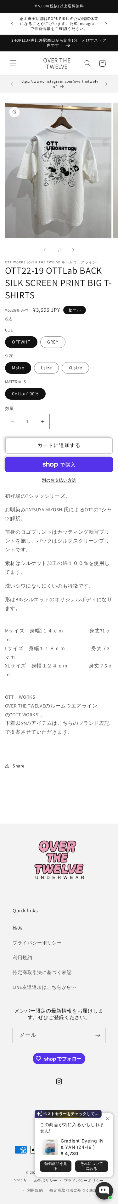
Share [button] (19, 766)
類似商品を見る (55, 1166)
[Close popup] (107, 1118)
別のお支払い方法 (59, 480)
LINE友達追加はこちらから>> (44, 987)
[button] (13, 63)
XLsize (75, 368)
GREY (53, 342)
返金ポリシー (45, 1180)
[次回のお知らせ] (106, 24)
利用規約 (22, 957)
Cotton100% (25, 393)
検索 (17, 928)
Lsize (46, 368)
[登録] (98, 1035)
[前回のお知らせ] (12, 24)
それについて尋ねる (91, 1166)
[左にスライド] (45, 250)
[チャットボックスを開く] (104, 1191)
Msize (18, 368)
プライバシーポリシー (37, 943)
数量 (9, 408)
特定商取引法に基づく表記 (42, 972)
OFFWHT (21, 342)
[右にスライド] (73, 250)
